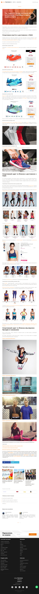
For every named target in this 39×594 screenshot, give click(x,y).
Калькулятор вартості (24, 560)
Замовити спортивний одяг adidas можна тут (9, 375)
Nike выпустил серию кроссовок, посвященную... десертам (11, 449)
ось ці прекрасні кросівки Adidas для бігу (12, 47)
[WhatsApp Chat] (36, 587)
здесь (27, 122)
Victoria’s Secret (31, 185)
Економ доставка (4, 564)
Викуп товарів (3, 567)
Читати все (4, 503)
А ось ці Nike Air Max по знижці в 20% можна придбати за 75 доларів (12, 71)
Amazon (21, 544)
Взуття (2, 544)
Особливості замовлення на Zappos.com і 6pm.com (10, 501)
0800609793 (19, 579)
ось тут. (3, 48)
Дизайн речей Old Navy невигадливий (8, 287)
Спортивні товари (4, 547)
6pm (21, 541)
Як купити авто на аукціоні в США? (7, 498)
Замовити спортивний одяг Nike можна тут (8, 338)
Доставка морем (4, 566)
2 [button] (19, 522)
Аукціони (2, 553)
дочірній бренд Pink (9, 279)
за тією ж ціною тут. (8, 223)
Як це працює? (23, 567)
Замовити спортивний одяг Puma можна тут (9, 395)
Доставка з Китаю (4, 561)
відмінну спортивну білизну (27, 305)
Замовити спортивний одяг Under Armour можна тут (10, 420)
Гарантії (21, 561)
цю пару (20, 72)
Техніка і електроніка (5, 541)
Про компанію (3, 560)
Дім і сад (2, 550)
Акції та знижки (23, 566)
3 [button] (20, 522)
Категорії (19, 6)
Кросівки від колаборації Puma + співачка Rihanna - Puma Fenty (12, 122)
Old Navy (6, 283)
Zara (21, 553)
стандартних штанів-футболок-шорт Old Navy (13, 305)
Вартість (21, 569)
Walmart (21, 547)
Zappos (21, 550)
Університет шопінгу (24, 563)
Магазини (2, 563)
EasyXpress (21, 590)
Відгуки (21, 564)
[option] (6, 492)
